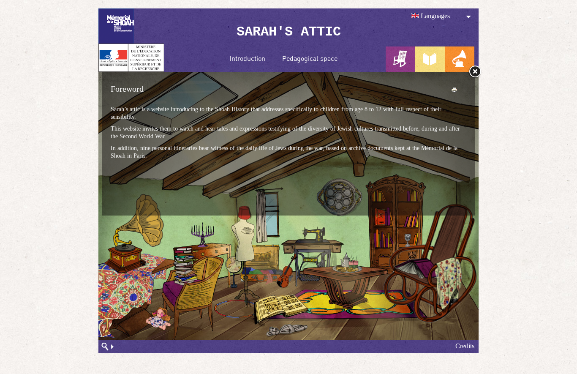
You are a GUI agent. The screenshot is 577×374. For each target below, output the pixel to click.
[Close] (474, 71)
